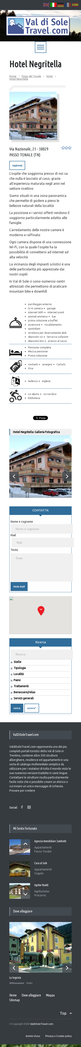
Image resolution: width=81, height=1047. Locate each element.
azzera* (31, 708)
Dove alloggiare (31, 995)
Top (63, 1013)
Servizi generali (24, 698)
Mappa (50, 995)
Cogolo (39, 873)
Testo (14, 549)
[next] (67, 476)
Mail (13, 535)
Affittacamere (16, 983)
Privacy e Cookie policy (58, 1036)
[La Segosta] (40, 947)
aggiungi (17, 165)
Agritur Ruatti (41, 885)
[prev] (14, 476)
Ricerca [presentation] (40, 642)
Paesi (17, 680)
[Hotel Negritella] (33, 116)
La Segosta (15, 977)
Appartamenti (43, 847)
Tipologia (20, 668)
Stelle (17, 662)
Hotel (49, 76)
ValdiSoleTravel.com (41, 1024)
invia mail (19, 586)
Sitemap (14, 1000)
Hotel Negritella (18, 79)
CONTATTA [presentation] (40, 510)
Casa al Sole (40, 863)
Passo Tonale (43, 851)
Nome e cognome (22, 521)
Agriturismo (41, 891)
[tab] (40, 512)
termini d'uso (33, 1036)
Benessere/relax (24, 692)
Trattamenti (21, 686)
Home (12, 76)
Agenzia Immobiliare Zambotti (50, 841)
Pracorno (40, 895)
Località (19, 674)
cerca (17, 708)
